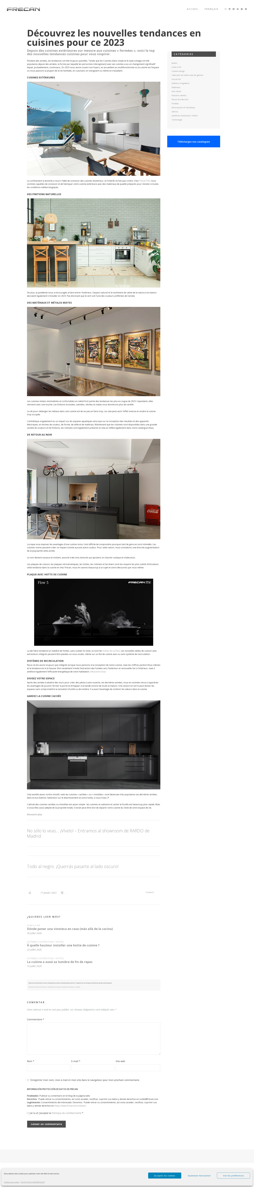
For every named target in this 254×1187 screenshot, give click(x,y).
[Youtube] (238, 9)
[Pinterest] (246, 9)
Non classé (176, 91)
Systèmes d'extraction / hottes (45, 941)
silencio (175, 111)
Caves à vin (33, 925)
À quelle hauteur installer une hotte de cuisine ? (63, 945)
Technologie (177, 119)
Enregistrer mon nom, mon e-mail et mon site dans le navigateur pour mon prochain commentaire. (85, 1080)
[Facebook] (242, 9)
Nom (30, 1061)
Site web (120, 1061)
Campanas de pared (61, 987)
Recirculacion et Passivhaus (183, 107)
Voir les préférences (233, 1175)
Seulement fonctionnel (199, 1175)
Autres (174, 63)
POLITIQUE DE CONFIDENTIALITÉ (33, 1182)
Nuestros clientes (179, 95)
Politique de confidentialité (67, 1113)
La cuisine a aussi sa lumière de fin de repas (59, 962)
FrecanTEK (144, 180)
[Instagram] (230, 9)
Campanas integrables (47, 987)
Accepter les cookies (164, 1175)
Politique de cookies (11, 1182)
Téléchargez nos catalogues (193, 141)
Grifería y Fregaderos (181, 83)
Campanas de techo (34, 987)
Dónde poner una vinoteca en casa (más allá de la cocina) (70, 929)
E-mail (75, 1061)
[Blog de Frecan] (23, 9)
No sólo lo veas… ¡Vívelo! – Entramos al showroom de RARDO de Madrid (88, 833)
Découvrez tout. (98, 671)
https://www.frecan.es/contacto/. (70, 1105)
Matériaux (176, 87)
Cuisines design (178, 71)
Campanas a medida (74, 987)
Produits (175, 103)
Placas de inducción (180, 99)
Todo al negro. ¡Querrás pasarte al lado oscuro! (73, 866)
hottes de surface (111, 650)
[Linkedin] (234, 9)
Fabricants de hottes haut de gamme (187, 75)
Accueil (193, 9)
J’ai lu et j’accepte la (56, 1113)
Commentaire (35, 1019)
